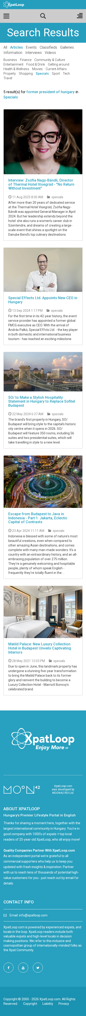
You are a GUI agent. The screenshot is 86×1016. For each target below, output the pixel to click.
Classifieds (48, 47)
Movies (37, 69)
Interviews (33, 52)
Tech (66, 73)
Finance (25, 60)
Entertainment (13, 64)
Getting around (58, 64)
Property (9, 73)
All (5, 47)
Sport (56, 73)
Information (12, 52)
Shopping (26, 73)
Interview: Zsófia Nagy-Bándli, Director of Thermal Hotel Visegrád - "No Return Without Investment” (41, 184)
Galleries (67, 47)
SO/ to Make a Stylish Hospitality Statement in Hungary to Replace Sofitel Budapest (41, 401)
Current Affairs (56, 69)
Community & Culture (49, 60)
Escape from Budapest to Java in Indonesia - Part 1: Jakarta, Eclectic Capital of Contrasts (37, 518)
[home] (13, 4)
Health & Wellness (16, 69)
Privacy (63, 1003)
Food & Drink (35, 64)
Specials (42, 73)
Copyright (30, 1003)
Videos (50, 52)
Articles (16, 47)
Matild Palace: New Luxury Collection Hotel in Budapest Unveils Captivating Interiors (39, 648)
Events (31, 47)
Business (10, 60)
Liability (47, 1003)
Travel (7, 78)
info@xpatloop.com (33, 915)
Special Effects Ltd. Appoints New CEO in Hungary (42, 300)
